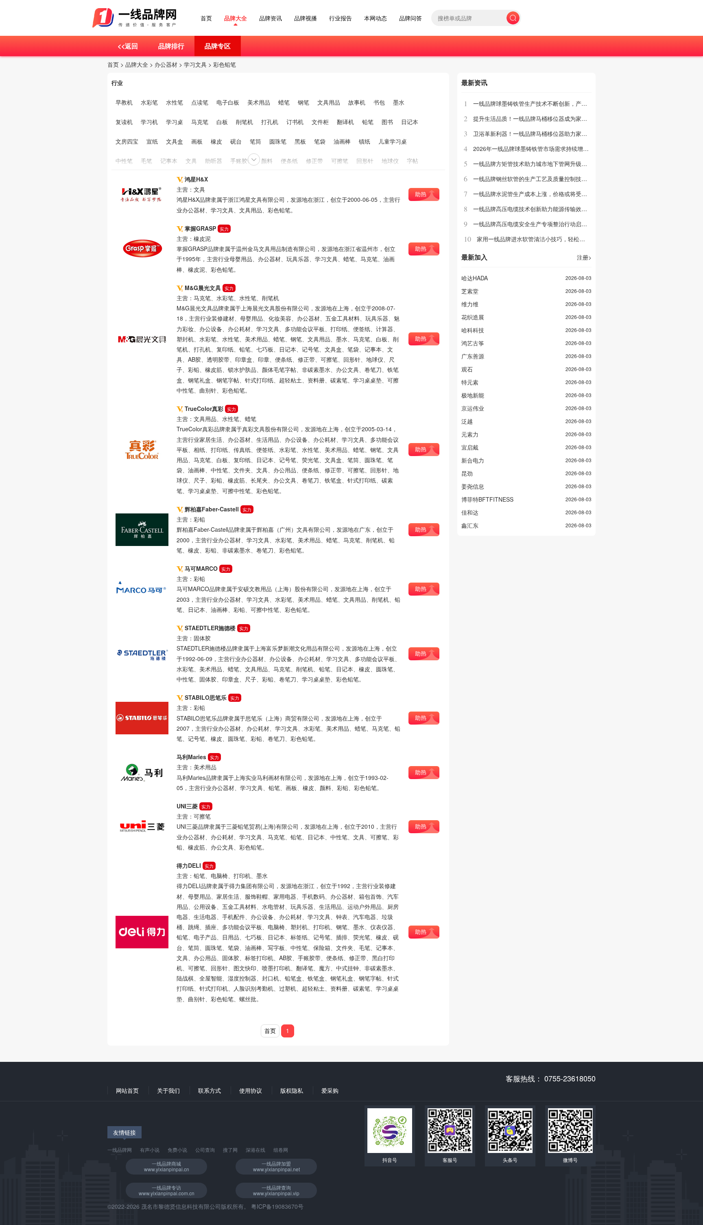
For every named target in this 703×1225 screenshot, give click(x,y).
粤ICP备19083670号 (277, 1206)
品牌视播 (305, 18)
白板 (222, 122)
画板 (197, 141)
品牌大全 (235, 18)
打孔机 (269, 122)
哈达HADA (474, 278)
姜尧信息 (472, 486)
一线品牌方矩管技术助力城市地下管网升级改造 (533, 163)
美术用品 (258, 102)
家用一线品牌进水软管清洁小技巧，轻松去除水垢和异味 (548, 239)
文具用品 (328, 102)
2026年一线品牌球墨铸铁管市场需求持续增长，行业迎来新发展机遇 (559, 148)
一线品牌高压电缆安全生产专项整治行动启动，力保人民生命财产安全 (561, 224)
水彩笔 (149, 102)
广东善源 (472, 356)
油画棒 (342, 141)
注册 (584, 257)
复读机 (124, 122)
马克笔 (199, 122)
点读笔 (199, 102)
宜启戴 (469, 447)
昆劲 (467, 473)
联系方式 (209, 1090)
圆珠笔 (277, 141)
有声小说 (149, 1149)
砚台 (236, 141)
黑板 (300, 141)
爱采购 (329, 1090)
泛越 (467, 421)
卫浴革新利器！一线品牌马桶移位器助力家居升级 (535, 133)
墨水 (398, 102)
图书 (387, 122)
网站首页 (127, 1090)
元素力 (469, 434)
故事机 (356, 102)
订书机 (294, 122)
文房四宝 (127, 141)
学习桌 (174, 122)
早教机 (124, 102)
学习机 (149, 122)
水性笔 (174, 102)
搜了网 (230, 1149)
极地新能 (472, 395)
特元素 (469, 382)
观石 (467, 369)
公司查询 (205, 1149)
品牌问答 (410, 18)
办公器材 (166, 64)
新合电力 (472, 460)
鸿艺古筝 (472, 343)
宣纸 (152, 141)
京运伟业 (472, 408)
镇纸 (364, 141)
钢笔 (303, 102)
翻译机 (345, 122)
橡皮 (216, 141)
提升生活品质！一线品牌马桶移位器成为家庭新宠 (535, 118)
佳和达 (469, 512)
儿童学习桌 (392, 141)
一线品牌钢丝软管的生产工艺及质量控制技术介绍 (535, 179)
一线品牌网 (119, 1149)
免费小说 (177, 1149)
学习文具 (195, 64)
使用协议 (250, 1090)
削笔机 (244, 122)
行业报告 (340, 18)
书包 (379, 102)
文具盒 (174, 141)
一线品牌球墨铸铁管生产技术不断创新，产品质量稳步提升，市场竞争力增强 (570, 103)
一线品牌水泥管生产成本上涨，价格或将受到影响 (535, 194)
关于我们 (168, 1090)
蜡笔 (284, 102)
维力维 (469, 304)
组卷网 (280, 1149)
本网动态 (375, 18)
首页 (206, 18)
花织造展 (472, 317)
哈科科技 (472, 330)
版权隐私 (291, 1090)
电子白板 (227, 102)
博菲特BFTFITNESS (487, 499)
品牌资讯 (270, 18)
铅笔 (367, 122)
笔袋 (319, 141)
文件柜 (320, 122)
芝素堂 (469, 291)
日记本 (409, 122)
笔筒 (255, 141)
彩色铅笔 (224, 64)
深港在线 (255, 1149)
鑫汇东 (469, 525)
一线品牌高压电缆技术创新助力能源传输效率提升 (535, 209)
